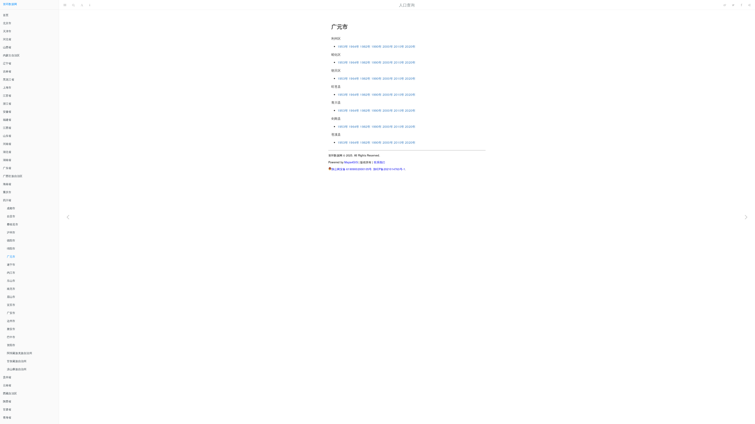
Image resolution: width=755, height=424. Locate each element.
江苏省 (7, 95)
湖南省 (7, 160)
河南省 (7, 144)
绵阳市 (11, 248)
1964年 (354, 46)
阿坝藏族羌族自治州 (19, 353)
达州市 (11, 321)
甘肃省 (7, 409)
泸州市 (11, 232)
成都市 (11, 208)
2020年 (410, 46)
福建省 (7, 120)
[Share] (749, 5)
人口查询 (407, 5)
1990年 (376, 46)
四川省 (7, 200)
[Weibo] (724, 5)
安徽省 (7, 111)
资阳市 (11, 345)
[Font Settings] (82, 5)
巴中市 (11, 337)
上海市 (7, 87)
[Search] (73, 5)
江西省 (7, 128)
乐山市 (11, 280)
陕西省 (7, 401)
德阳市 (11, 240)
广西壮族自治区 (12, 176)
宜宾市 (11, 305)
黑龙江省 (8, 79)
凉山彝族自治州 (16, 369)
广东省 (7, 168)
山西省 (7, 47)
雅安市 (11, 329)
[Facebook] (741, 5)
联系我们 (379, 162)
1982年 (365, 46)
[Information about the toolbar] (89, 5)
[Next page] (746, 217)
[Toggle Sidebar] (65, 5)
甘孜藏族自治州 (16, 361)
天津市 (7, 31)
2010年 (399, 46)
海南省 (7, 184)
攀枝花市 (12, 224)
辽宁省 (7, 63)
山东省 (7, 136)
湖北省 (7, 152)
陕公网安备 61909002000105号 (351, 169)
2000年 (388, 46)
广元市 (11, 256)
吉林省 (7, 71)
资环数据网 (10, 4)
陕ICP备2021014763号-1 (389, 169)
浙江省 (7, 103)
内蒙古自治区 (11, 55)
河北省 (7, 39)
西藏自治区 (10, 393)
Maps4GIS (351, 162)
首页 (5, 15)
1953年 (343, 46)
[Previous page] (68, 217)
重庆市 (7, 192)
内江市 (11, 272)
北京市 (7, 23)
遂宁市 (11, 264)
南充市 (11, 289)
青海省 (7, 417)
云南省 (7, 385)
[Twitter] (733, 5)
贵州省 (7, 377)
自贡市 (11, 216)
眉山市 (11, 297)
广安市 (11, 313)
